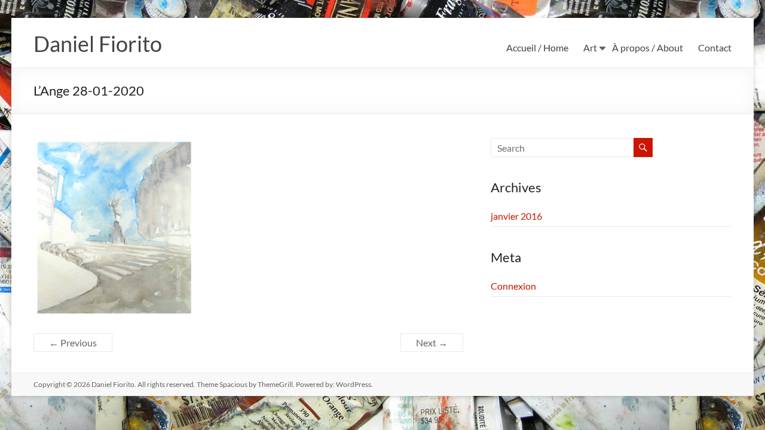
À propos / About (647, 47)
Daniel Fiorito (97, 43)
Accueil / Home (537, 47)
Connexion (513, 285)
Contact (715, 47)
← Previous (73, 342)
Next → (432, 342)
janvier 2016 (516, 216)
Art (590, 47)
